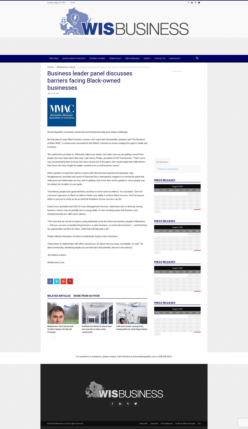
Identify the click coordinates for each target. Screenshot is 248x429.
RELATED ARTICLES (59, 295)
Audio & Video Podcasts (73, 58)
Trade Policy (115, 58)
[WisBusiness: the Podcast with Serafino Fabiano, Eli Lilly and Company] (63, 313)
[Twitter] (199, 2)
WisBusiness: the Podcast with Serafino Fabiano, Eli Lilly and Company (60, 329)
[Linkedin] (191, 2)
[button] (197, 58)
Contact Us (159, 58)
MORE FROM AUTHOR (87, 295)
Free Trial (53, 58)
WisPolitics (174, 58)
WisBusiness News (66, 67)
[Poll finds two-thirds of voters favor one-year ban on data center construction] (97, 313)
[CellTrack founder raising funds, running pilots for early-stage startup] (131, 313)
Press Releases (132, 58)
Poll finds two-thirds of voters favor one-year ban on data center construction (97, 329)
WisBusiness (162, 162)
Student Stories (97, 58)
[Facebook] (188, 2)
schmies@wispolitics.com (144, 356)
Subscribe (144, 423)
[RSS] (195, 2)
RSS (199, 423)
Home (72, 2)
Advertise (154, 423)
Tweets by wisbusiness (167, 169)
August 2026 (177, 186)
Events (147, 58)
